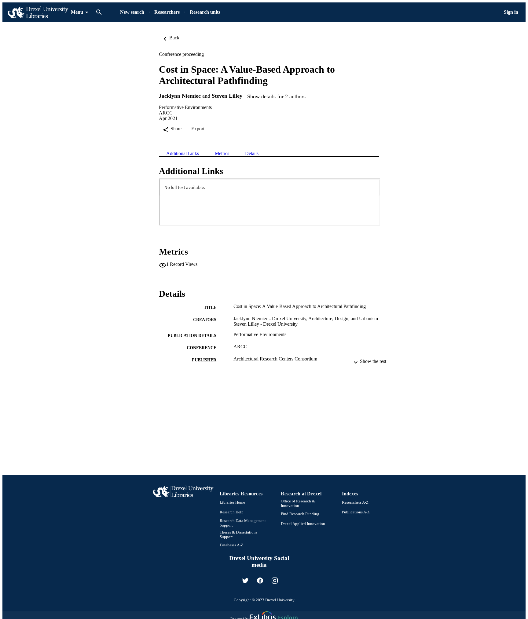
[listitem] (245, 580)
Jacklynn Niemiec (180, 96)
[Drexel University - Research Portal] (37, 12)
